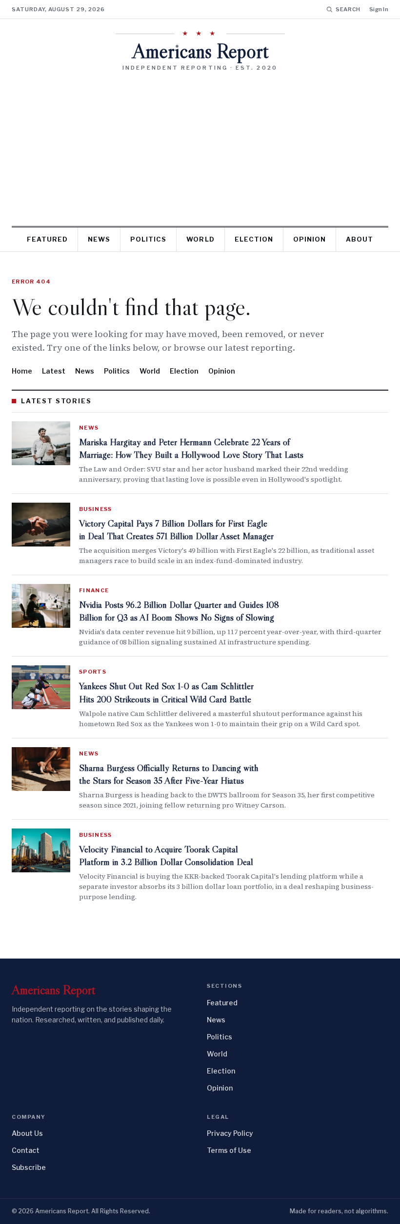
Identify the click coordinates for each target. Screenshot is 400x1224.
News (99, 239)
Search (348, 9)
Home (22, 371)
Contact (26, 1150)
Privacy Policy (230, 1133)
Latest (53, 371)
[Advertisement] (200, 145)
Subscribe (29, 1167)
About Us (27, 1133)
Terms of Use (229, 1150)
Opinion (309, 239)
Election (254, 239)
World (200, 239)
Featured (47, 239)
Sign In (378, 9)
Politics (148, 239)
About (359, 239)
